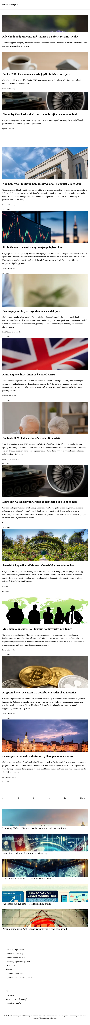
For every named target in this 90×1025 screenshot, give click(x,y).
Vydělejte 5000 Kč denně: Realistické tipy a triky (26, 903)
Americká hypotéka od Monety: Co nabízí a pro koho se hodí (38, 565)
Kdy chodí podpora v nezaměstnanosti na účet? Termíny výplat (40, 36)
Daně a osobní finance (9, 395)
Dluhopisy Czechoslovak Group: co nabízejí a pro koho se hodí (39, 114)
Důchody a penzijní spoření (11, 459)
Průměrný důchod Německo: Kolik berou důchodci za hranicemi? (35, 828)
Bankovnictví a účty (8, 89)
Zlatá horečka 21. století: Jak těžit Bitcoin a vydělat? (28, 878)
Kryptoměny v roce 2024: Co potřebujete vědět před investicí (39, 692)
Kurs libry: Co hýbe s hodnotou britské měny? (25, 853)
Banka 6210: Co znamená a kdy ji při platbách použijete (36, 74)
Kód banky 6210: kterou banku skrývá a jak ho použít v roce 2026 (41, 183)
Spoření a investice (8, 129)
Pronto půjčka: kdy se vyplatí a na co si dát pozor (32, 311)
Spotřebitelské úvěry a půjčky (11, 332)
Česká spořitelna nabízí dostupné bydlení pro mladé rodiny (37, 756)
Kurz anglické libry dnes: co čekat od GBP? (28, 374)
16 (65, 798)
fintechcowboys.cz (10, 4)
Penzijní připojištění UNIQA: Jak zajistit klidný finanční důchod (34, 928)
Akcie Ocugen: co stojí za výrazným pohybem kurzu (33, 247)
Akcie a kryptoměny (8, 268)
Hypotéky (5, 586)
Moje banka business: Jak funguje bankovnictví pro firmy (37, 628)
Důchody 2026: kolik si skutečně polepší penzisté (31, 438)
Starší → (84, 798)
